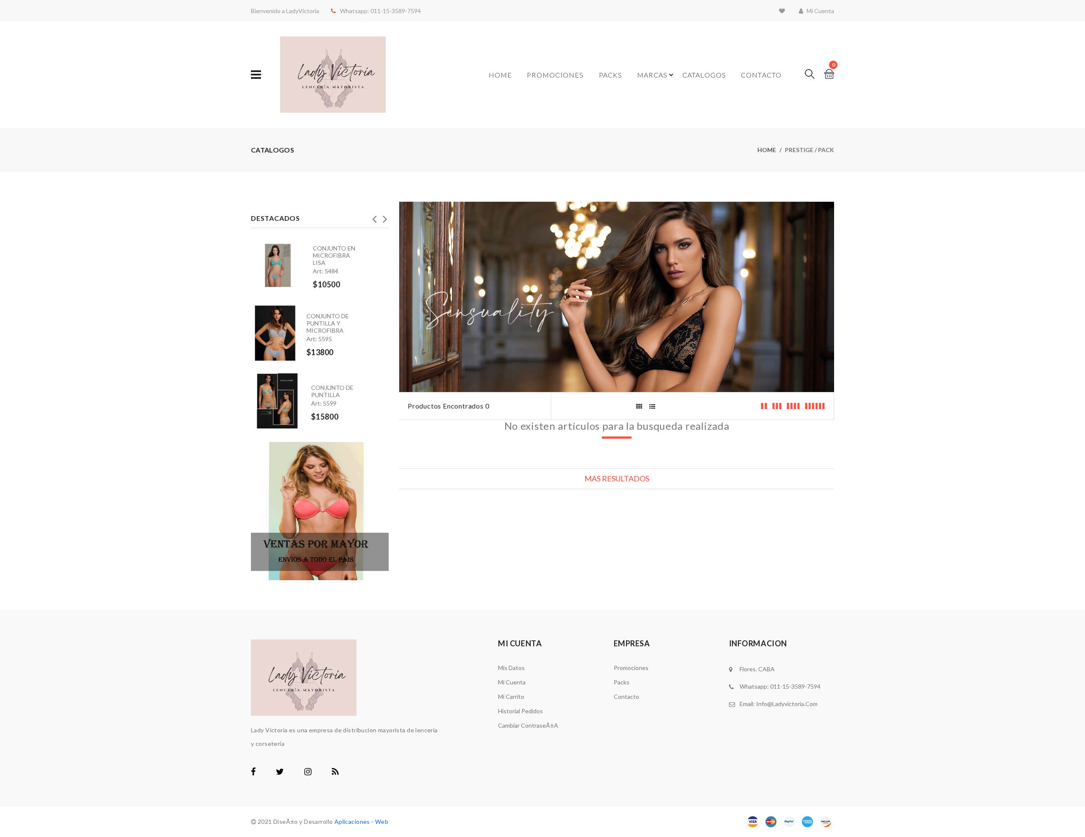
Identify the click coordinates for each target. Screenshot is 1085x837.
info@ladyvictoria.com (787, 703)
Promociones (555, 75)
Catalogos (704, 75)
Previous (374, 216)
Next (385, 216)
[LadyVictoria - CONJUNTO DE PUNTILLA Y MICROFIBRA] (278, 333)
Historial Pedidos (520, 711)
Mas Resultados (616, 478)
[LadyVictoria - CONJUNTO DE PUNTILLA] (281, 397)
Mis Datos (511, 667)
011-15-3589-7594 (395, 10)
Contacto (761, 75)
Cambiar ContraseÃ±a (528, 725)
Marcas (652, 75)
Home (500, 75)
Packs (611, 75)
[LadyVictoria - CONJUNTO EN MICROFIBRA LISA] (282, 265)
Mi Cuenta (512, 682)
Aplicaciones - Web (361, 821)
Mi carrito (511, 696)
